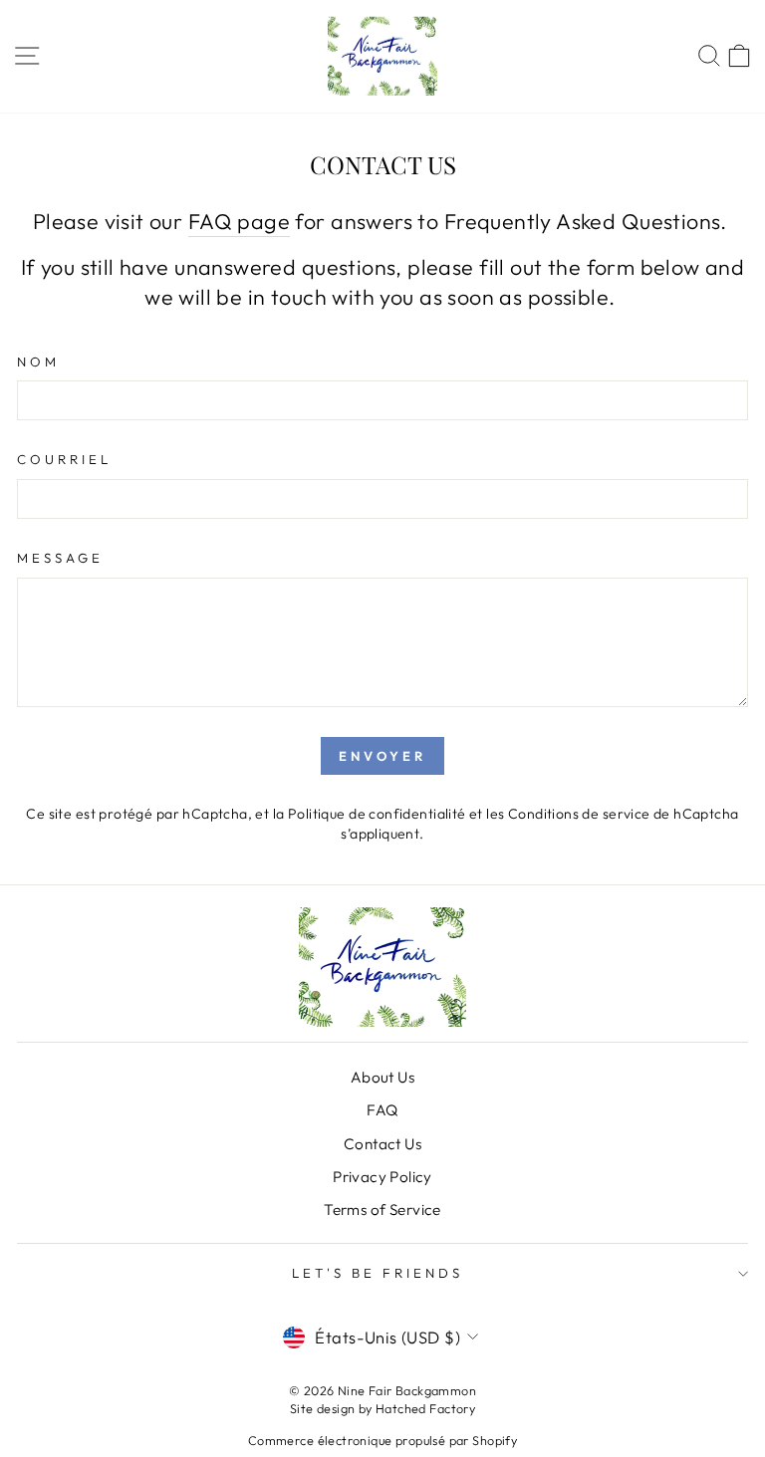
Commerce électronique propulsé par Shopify (382, 1440)
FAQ (382, 1109)
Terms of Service (382, 1209)
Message (60, 558)
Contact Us (382, 1143)
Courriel (64, 459)
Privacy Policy (382, 1176)
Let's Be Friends (377, 1273)
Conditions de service (579, 814)
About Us (382, 1077)
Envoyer (382, 756)
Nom (38, 361)
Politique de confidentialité (377, 814)
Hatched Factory (425, 1408)
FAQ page (239, 221)
